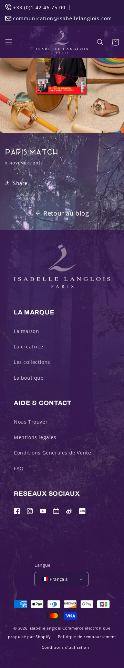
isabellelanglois (45, 628)
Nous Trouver (31, 421)
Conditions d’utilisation (65, 647)
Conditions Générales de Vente (52, 452)
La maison (26, 331)
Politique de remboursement (87, 636)
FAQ (19, 468)
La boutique (29, 378)
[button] (8, 42)
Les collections (32, 362)
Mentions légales (35, 437)
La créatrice (28, 346)
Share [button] (20, 183)
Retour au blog (66, 213)
